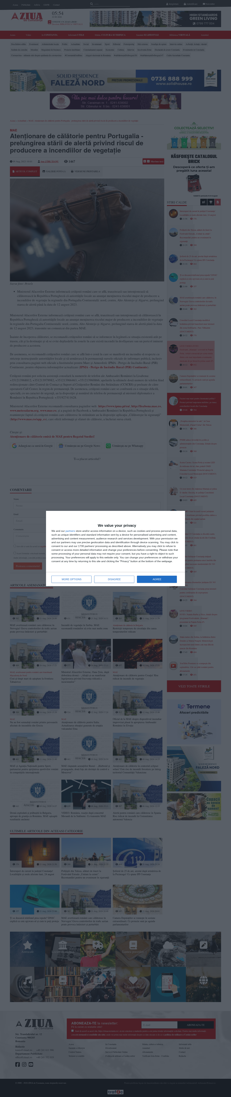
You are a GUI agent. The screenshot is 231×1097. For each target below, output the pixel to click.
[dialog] (115, 548)
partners (70, 531)
